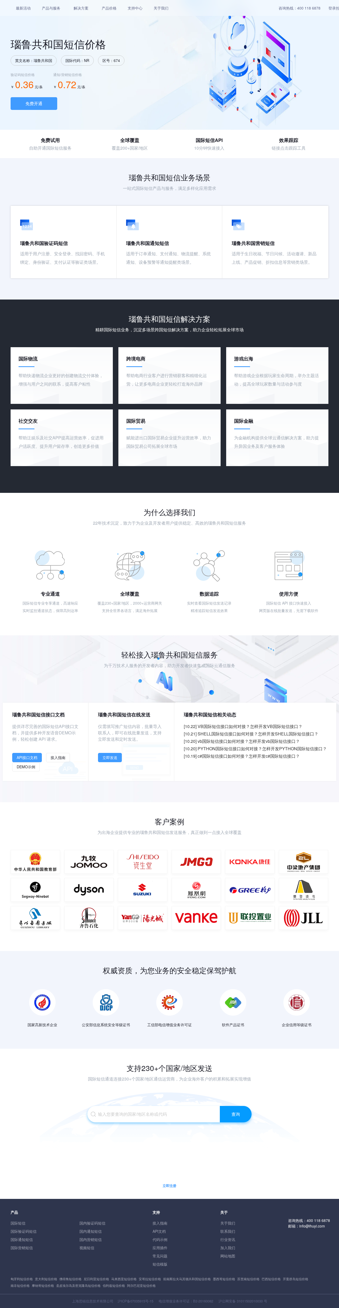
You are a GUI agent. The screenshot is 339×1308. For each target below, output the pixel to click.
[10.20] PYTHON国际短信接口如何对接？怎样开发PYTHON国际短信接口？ (255, 748)
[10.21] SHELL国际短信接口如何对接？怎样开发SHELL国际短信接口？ (251, 734)
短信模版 (160, 1264)
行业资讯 (227, 1239)
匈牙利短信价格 (22, 1278)
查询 (235, 1114)
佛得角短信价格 (70, 1278)
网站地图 (227, 1255)
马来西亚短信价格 (124, 1278)
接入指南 (58, 757)
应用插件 (160, 1247)
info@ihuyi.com (312, 1226)
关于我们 (161, 8)
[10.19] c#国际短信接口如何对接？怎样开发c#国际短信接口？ (242, 756)
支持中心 (135, 8)
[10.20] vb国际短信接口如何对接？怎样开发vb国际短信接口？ (242, 741)
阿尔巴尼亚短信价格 (141, 1285)
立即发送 (109, 757)
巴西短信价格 (271, 1278)
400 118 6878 (308, 8)
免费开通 (33, 103)
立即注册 (169, 1185)
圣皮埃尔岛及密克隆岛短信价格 (78, 1285)
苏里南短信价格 (248, 1278)
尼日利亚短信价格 (96, 1278)
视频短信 (86, 1247)
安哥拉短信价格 (150, 1278)
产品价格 (109, 8)
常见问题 (160, 1255)
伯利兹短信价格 (114, 1285)
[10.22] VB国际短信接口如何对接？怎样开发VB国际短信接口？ (243, 726)
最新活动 (23, 8)
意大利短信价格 (46, 1278)
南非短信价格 (20, 1285)
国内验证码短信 (92, 1223)
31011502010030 (250, 1300)
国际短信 (18, 1223)
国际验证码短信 (24, 1231)
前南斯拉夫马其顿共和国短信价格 (187, 1278)
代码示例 (160, 1239)
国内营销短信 (90, 1239)
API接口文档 (27, 757)
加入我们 (227, 1247)
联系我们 (227, 1231)
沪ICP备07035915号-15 (135, 1300)
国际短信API (209, 140)
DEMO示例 (26, 766)
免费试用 (50, 140)
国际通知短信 (22, 1239)
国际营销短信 (22, 1247)
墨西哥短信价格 (224, 1278)
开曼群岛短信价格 (295, 1278)
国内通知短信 (90, 1231)
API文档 (159, 1231)
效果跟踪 (288, 140)
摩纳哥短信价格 (43, 1285)
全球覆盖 (129, 140)
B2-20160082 (203, 1300)
